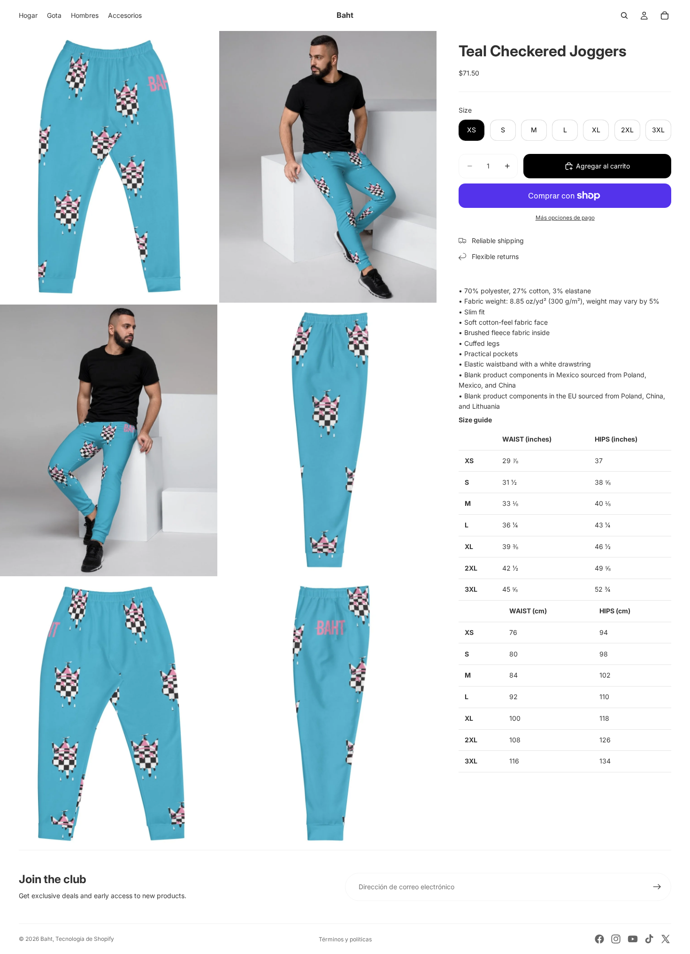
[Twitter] (665, 939)
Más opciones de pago (565, 217)
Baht (46, 938)
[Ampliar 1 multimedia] (108, 167)
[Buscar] (624, 15)
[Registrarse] (657, 887)
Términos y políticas (345, 939)
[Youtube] (632, 939)
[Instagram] (615, 939)
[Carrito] (664, 15)
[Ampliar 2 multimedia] (328, 167)
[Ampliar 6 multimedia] (328, 714)
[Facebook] (599, 939)
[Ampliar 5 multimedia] (108, 714)
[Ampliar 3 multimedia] (108, 440)
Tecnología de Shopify (84, 938)
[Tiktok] (649, 939)
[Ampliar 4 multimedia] (328, 440)
